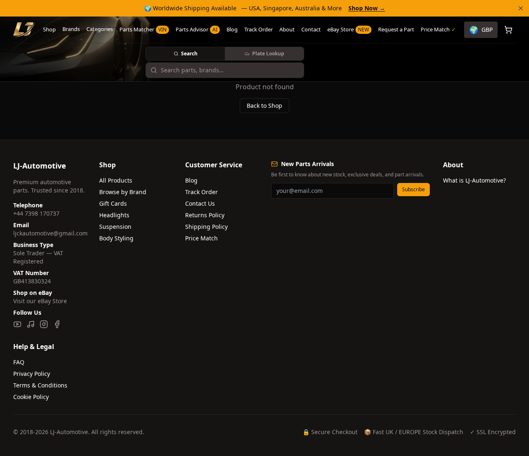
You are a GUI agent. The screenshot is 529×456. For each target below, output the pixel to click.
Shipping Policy (206, 226)
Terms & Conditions (40, 385)
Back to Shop (264, 105)
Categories (99, 29)
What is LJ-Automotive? (474, 180)
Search (189, 53)
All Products (115, 180)
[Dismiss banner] (520, 8)
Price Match (201, 238)
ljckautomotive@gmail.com (50, 233)
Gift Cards (113, 203)
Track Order (258, 29)
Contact (311, 29)
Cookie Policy (31, 397)
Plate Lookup (268, 53)
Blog (232, 29)
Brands (71, 29)
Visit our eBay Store (40, 301)
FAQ (18, 362)
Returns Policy (204, 215)
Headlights (114, 215)
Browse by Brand (122, 192)
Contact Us (200, 203)
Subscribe (413, 189)
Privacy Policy (31, 374)
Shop (49, 29)
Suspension (115, 226)
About (287, 29)
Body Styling (116, 238)
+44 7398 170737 (36, 213)
